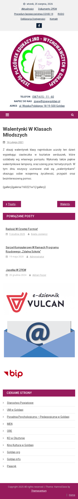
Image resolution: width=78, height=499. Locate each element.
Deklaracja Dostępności (33, 19)
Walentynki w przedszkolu (67, 204)
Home (72, 495)
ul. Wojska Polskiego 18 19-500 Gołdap (42, 106)
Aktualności (27, 9)
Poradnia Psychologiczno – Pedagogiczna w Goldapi (38, 416)
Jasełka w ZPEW (16, 270)
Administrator (37, 256)
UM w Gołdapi (15, 409)
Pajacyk (11, 466)
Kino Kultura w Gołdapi (20, 445)
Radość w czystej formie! (22, 229)
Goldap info (14, 459)
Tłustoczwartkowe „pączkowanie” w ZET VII (14, 204)
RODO (61, 14)
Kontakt (54, 19)
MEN (9, 423)
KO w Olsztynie (16, 438)
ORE (9, 430)
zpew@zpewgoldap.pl (47, 101)
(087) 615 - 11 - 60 (43, 96)
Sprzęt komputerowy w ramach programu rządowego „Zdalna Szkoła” (32, 249)
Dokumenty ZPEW (47, 9)
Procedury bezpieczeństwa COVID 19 (33, 14)
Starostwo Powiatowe (20, 402)
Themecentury (38, 491)
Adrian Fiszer (39, 275)
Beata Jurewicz (39, 234)
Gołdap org (13, 452)
